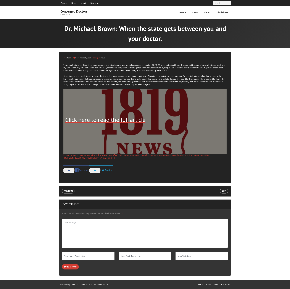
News (73, 3)
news (103, 58)
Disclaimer (95, 3)
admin (68, 58)
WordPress (103, 284)
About (83, 3)
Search (64, 3)
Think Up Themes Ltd (79, 284)
